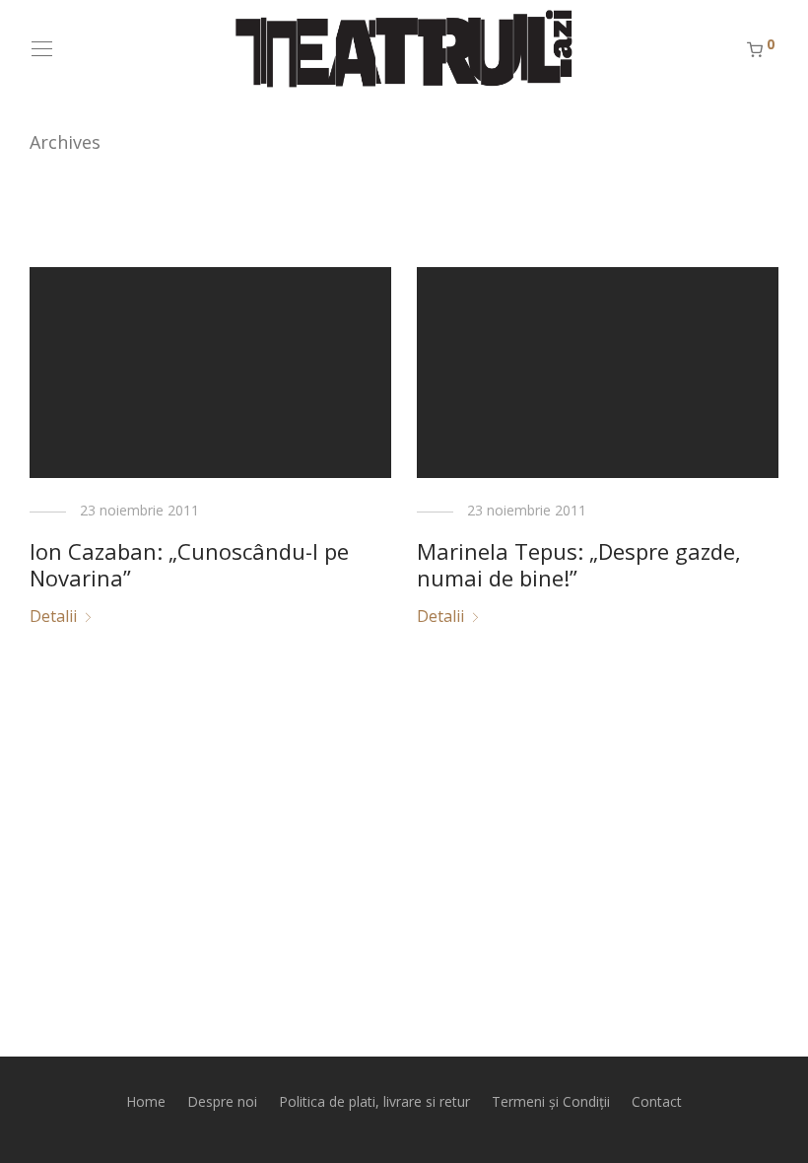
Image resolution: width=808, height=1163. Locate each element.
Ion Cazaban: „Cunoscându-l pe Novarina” (189, 563)
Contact (657, 1101)
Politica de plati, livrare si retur (374, 1101)
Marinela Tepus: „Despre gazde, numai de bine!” (579, 563)
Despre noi (222, 1101)
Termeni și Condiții (551, 1101)
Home (146, 1101)
